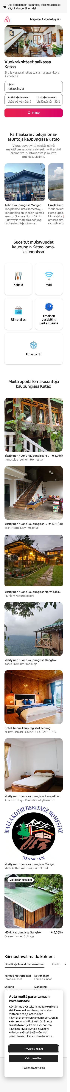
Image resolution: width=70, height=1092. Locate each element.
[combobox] (33, 88)
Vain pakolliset (34, 1058)
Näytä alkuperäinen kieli (21, 8)
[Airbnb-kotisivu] (7, 19)
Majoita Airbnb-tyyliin (45, 19)
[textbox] (19, 101)
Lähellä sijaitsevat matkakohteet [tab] (24, 964)
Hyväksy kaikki (33, 1048)
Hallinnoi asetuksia (33, 1068)
